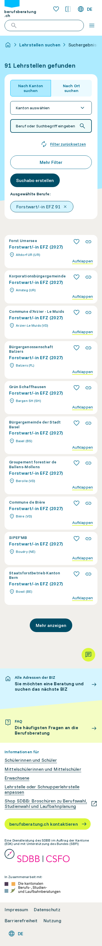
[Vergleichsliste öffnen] (68, 9)
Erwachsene (17, 778)
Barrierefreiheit (21, 920)
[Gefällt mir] (76, 241)
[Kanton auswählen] (51, 108)
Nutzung (52, 920)
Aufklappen (82, 261)
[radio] (30, 88)
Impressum (16, 909)
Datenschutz (47, 909)
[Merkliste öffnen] (56, 9)
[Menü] (91, 25)
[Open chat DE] (88, 655)
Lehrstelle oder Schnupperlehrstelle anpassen (42, 789)
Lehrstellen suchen (39, 44)
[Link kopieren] (88, 241)
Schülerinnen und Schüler (31, 760)
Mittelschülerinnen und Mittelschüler (43, 769)
